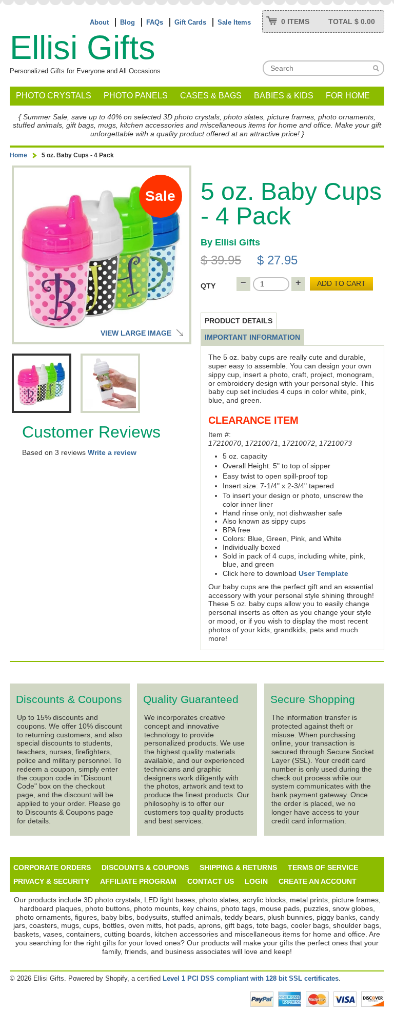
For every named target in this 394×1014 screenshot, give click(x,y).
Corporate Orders (52, 867)
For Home (348, 95)
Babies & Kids (283, 95)
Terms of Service (323, 867)
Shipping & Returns (238, 867)
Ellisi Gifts (82, 47)
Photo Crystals (53, 95)
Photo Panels (136, 95)
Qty (208, 286)
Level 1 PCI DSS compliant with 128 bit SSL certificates (251, 978)
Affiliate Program (138, 881)
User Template (323, 573)
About (99, 22)
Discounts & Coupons (145, 867)
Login (256, 881)
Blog (127, 22)
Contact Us (210, 881)
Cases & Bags (211, 95)
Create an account (318, 881)
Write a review (112, 452)
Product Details (238, 321)
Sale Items (234, 22)
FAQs (154, 22)
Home (18, 155)
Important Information (252, 337)
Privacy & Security (51, 881)
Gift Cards (190, 22)
